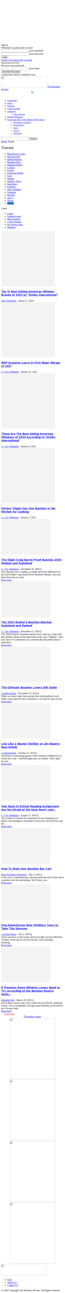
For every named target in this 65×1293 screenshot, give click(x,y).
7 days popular (14, 221)
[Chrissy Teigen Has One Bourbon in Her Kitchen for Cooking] (28, 502)
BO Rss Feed (13, 156)
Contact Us (12, 1285)
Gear (9, 176)
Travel (10, 200)
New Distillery (14, 189)
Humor (10, 178)
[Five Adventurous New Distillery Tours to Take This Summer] (25, 919)
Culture (11, 106)
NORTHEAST (18, 125)
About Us (12, 1282)
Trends (10, 203)
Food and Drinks (15, 173)
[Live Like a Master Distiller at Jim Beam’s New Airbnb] (25, 738)
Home (4, 141)
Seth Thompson (8, 300)
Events (10, 170)
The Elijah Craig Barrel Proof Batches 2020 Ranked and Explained (31, 561)
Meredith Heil (8, 1000)
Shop (9, 103)
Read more (6, 580)
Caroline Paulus (8, 693)
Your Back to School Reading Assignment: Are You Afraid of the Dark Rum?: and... (30, 808)
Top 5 (10, 197)
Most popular (13, 219)
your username (36, 50)
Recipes (11, 195)
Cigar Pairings (19, 114)
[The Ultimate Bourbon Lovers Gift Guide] (25, 681)
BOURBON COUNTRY (22, 122)
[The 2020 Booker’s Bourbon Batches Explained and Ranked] (25, 616)
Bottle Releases (15, 117)
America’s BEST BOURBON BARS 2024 (25, 120)
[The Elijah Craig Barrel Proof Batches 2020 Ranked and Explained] (25, 554)
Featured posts (14, 216)
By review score (15, 224)
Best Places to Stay (16, 154)
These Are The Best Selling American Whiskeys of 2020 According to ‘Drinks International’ (28, 437)
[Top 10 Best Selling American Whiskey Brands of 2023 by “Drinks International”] (28, 285)
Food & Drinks (13, 109)
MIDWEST (17, 133)
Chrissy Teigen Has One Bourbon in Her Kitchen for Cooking (28, 510)
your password (36, 53)
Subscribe (12, 100)
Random (11, 227)
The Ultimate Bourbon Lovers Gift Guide (29, 687)
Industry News (14, 181)
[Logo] (1, 95)
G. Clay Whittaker (10, 372)
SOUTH (16, 131)
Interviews (12, 184)
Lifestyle (11, 111)
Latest (10, 213)
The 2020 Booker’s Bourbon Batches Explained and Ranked (26, 624)
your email (34, 68)
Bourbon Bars (14, 162)
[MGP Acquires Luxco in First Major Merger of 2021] (28, 356)
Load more (9, 1014)
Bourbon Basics (15, 165)
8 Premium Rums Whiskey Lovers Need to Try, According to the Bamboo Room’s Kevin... (30, 991)
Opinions (11, 192)
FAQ (9, 1279)
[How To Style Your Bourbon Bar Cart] (25, 862)
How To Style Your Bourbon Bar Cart (26, 868)
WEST (15, 128)
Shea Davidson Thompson (14, 874)
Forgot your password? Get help (16, 60)
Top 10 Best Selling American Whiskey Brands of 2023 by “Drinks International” (29, 293)
